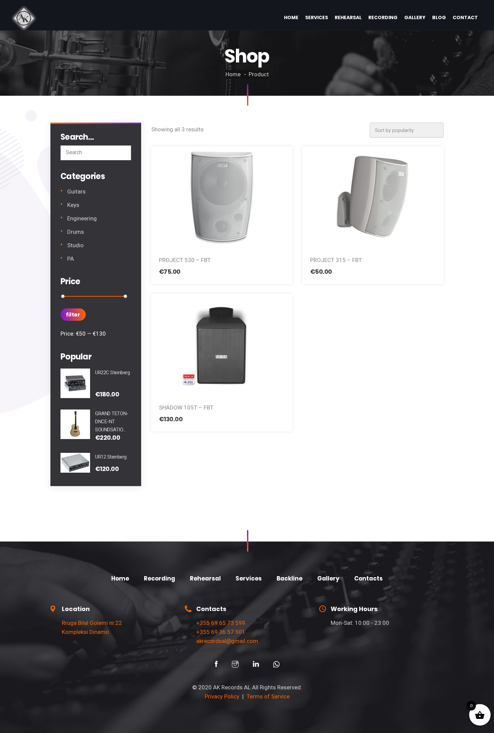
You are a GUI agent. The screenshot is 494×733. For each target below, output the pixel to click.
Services (316, 17)
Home (291, 17)
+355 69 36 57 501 (220, 632)
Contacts (368, 578)
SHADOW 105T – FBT (186, 407)
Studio (75, 245)
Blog (439, 17)
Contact (465, 17)
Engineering (82, 218)
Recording (383, 17)
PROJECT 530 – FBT (185, 260)
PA (70, 258)
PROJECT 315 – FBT (336, 260)
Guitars (76, 191)
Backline (289, 578)
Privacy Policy (222, 696)
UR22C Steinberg (112, 373)
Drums (75, 231)
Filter (73, 314)
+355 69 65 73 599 (220, 622)
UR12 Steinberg (111, 457)
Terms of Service (268, 696)
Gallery (414, 17)
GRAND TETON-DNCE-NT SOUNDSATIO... (111, 422)
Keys (73, 205)
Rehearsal (348, 17)
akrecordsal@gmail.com (227, 641)
